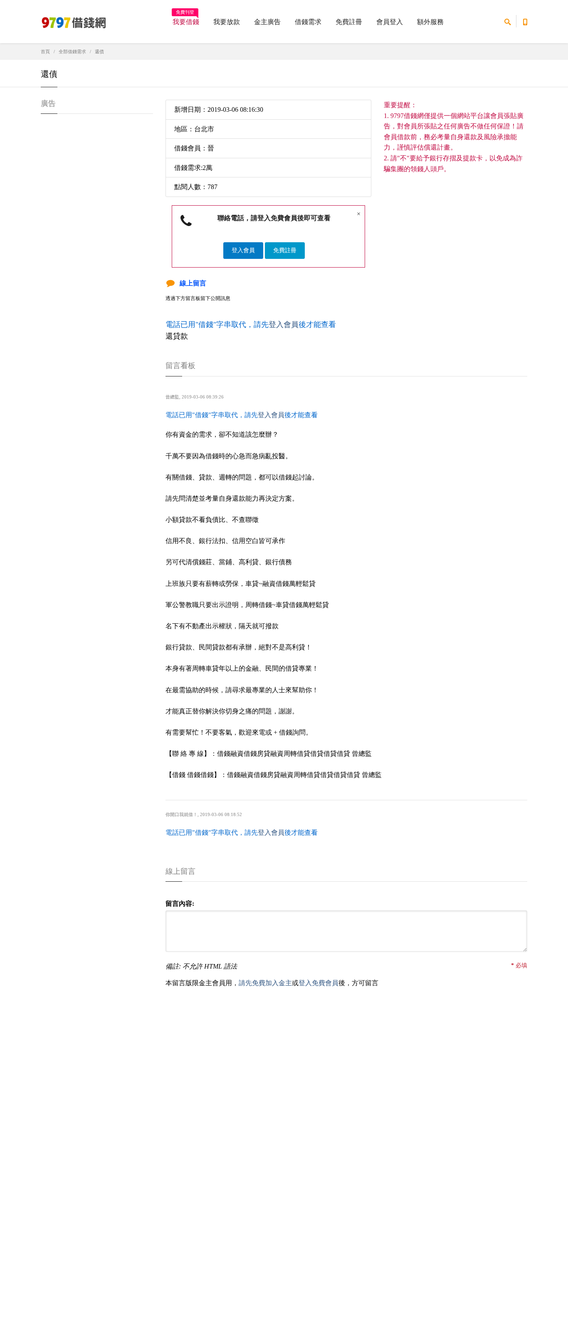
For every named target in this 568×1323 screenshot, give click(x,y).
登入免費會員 (318, 982)
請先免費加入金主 (265, 982)
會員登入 (389, 21)
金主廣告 (267, 21)
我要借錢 (186, 19)
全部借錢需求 (72, 51)
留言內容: (179, 903)
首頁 (45, 51)
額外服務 (430, 21)
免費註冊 (349, 21)
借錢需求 (308, 21)
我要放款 (226, 21)
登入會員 (243, 250)
